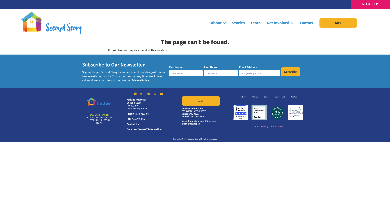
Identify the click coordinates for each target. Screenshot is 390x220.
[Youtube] (161, 94)
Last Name (210, 67)
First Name (176, 67)
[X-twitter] (155, 94)
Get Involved (278, 23)
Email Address (248, 67)
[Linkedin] (148, 94)
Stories (238, 23)
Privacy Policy (140, 80)
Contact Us (133, 124)
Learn (256, 23)
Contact (306, 23)
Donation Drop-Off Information (144, 129)
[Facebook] (135, 94)
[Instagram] (142, 94)
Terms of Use (276, 126)
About (216, 23)
